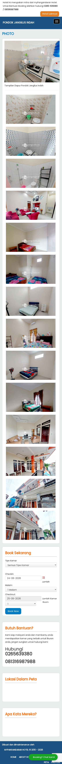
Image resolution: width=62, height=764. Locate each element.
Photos (55, 762)
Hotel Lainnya (49, 13)
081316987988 (11, 9)
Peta (46, 762)
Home (13, 757)
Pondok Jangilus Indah (18, 22)
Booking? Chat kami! (44, 757)
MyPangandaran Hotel (16, 749)
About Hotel (26, 757)
